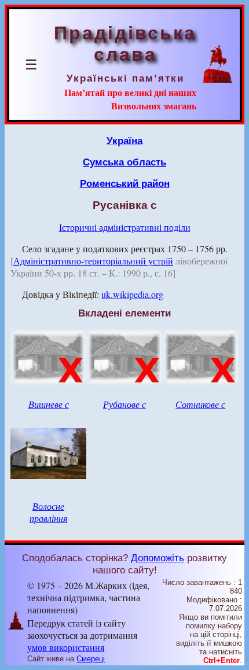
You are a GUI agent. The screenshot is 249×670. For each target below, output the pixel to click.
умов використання (65, 647)
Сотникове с (200, 404)
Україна (124, 140)
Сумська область (124, 162)
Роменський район (125, 183)
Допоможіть (157, 558)
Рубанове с (124, 404)
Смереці (90, 658)
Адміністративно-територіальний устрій (93, 261)
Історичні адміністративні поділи (125, 227)
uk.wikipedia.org (132, 294)
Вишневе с (48, 404)
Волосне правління (48, 512)
